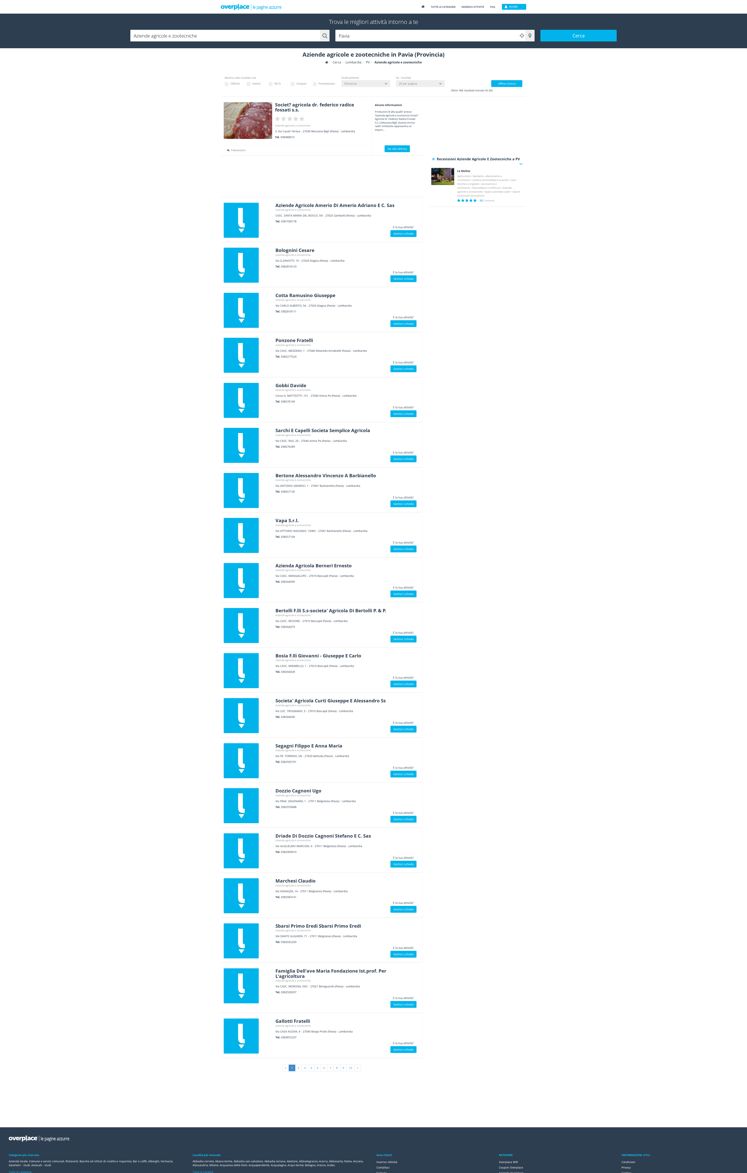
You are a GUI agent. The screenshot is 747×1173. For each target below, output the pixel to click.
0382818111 (288, 311)
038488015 (288, 137)
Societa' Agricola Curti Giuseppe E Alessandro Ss (330, 700)
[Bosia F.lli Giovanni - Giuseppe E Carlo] (248, 670)
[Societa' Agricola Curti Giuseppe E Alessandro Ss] (248, 715)
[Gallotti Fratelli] (248, 1036)
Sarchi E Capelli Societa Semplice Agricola (322, 430)
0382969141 (288, 897)
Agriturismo (464, 176)
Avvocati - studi (41, 1165)
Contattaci (383, 1167)
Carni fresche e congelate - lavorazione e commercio (486, 184)
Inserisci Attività (386, 1162)
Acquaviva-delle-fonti (233, 1165)
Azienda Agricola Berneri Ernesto (313, 565)
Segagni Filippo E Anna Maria (308, 745)
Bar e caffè (140, 1161)
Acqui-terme (296, 1165)
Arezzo (321, 1165)
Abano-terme (223, 1161)
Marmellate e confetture (486, 188)
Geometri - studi (19, 1165)
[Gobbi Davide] (248, 400)
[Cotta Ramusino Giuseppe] (248, 310)
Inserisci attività (472, 7)
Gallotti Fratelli (292, 1021)
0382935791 (288, 762)
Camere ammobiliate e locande (490, 180)
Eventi (256, 83)
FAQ (492, 7)
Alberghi (153, 1161)
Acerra (323, 1161)
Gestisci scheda (403, 233)
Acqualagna (278, 1165)
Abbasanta (336, 1161)
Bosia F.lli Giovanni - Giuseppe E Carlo (318, 655)
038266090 (288, 581)
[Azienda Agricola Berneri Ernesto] (248, 580)
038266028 (288, 672)
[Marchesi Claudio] (248, 895)
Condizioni (628, 1162)
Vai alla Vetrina (397, 149)
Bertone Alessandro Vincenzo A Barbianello (325, 475)
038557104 (288, 537)
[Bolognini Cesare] (248, 265)
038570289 (288, 446)
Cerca (579, 35)
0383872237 (288, 1037)
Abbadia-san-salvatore (248, 1161)
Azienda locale (18, 1161)
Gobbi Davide (290, 385)
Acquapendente (259, 1165)
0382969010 (288, 852)
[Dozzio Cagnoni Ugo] (248, 805)
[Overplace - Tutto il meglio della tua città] (423, 6)
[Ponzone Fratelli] (248, 355)
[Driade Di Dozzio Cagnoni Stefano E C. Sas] (248, 850)
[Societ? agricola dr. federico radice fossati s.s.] (248, 120)
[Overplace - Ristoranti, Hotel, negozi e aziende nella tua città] (251, 7)
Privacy (626, 1167)
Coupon (301, 83)
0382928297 (288, 992)
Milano (213, 1165)
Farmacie (167, 1161)
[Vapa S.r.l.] (248, 535)
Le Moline (463, 171)
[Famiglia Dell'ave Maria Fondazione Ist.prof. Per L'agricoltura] (248, 985)
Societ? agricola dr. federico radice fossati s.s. (314, 107)
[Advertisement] (322, 177)
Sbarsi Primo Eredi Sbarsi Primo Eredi (318, 926)
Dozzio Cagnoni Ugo (298, 790)
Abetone (292, 1161)
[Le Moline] (442, 176)
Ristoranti (72, 1161)
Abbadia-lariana (274, 1161)
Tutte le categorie (443, 7)
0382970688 (288, 807)
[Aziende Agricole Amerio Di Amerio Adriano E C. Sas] (248, 220)
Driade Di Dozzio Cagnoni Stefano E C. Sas (323, 836)
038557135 (288, 491)
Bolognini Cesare (294, 250)
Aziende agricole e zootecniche (292, 125)
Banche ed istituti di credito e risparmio (106, 1161)
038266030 (288, 717)
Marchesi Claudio (295, 880)
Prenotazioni (327, 83)
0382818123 (288, 266)
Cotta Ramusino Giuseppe (305, 295)
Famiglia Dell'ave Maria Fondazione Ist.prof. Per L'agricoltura (330, 973)
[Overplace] (326, 62)
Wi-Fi (277, 83)
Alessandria (200, 1165)
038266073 (288, 627)
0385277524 (288, 356)
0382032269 (288, 942)
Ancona (358, 1161)
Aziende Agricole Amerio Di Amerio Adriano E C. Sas (335, 205)
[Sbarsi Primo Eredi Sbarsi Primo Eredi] (248, 940)
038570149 (288, 401)
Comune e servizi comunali (46, 1161)
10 (350, 1068)
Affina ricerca (507, 83)
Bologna (310, 1165)
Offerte (235, 83)
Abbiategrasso (308, 1161)
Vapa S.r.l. (287, 520)
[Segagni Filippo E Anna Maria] (248, 760)
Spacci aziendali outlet (497, 191)
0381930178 (288, 221)
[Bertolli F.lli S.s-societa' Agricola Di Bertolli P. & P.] (248, 625)
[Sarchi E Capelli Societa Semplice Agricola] (248, 445)
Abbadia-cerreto (203, 1161)
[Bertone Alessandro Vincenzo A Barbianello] (248, 490)
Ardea (331, 1165)
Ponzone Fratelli (294, 340)
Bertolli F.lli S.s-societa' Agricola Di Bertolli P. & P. (330, 610)
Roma (348, 1161)
